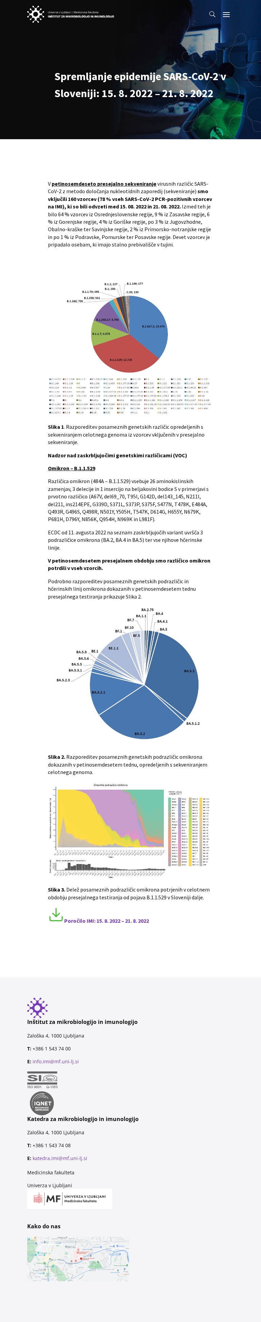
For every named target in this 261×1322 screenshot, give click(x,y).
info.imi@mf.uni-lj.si (56, 1061)
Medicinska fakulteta (50, 1172)
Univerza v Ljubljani (49, 1185)
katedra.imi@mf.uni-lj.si (60, 1158)
